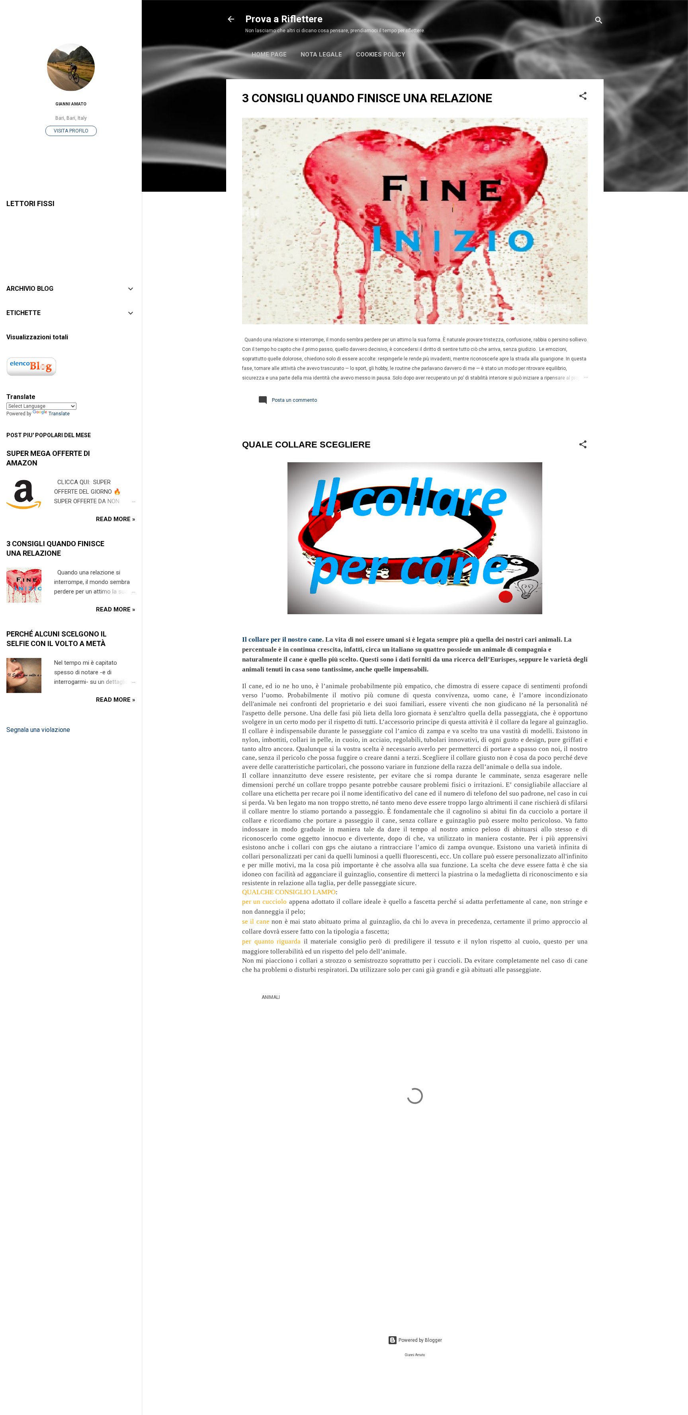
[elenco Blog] (31, 375)
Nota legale (321, 54)
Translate (59, 414)
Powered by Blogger (419, 1340)
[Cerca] (599, 22)
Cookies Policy (380, 54)
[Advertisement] (415, 1250)
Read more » (115, 519)
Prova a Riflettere (283, 19)
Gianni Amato (70, 104)
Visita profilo (71, 131)
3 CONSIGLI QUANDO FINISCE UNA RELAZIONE (367, 98)
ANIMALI (271, 997)
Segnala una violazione (38, 730)
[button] (583, 97)
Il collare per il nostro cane (282, 639)
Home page (269, 54)
